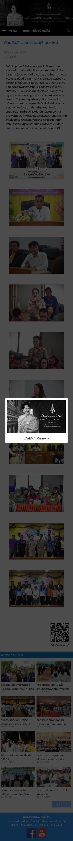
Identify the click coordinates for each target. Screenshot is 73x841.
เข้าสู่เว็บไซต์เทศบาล (36, 438)
